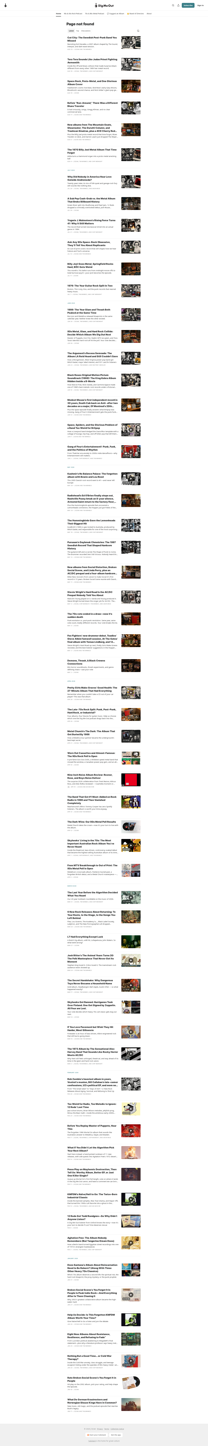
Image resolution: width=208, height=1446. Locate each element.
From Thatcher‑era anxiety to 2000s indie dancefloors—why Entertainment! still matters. (92, 454)
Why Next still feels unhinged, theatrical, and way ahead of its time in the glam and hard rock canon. (92, 1059)
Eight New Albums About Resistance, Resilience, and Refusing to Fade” (88, 1336)
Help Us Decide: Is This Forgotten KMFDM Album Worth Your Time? (91, 1316)
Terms (106, 1429)
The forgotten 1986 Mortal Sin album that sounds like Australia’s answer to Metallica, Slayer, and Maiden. (89, 1133)
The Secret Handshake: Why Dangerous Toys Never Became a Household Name (90, 982)
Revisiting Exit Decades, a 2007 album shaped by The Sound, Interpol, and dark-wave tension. (92, 45)
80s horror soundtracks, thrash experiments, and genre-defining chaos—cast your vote (90, 668)
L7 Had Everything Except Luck (85, 936)
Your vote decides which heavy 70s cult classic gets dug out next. (92, 1013)
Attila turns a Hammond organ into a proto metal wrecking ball (91, 157)
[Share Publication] (178, 5)
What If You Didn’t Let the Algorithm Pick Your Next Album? (90, 1149)
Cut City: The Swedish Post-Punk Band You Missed (92, 39)
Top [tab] (77, 31)
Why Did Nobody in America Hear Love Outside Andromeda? (89, 178)
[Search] (173, 5)
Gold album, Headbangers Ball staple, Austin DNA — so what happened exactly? (92, 988)
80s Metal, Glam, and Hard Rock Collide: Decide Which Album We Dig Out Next (90, 333)
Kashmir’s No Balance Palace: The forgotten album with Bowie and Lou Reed (92, 475)
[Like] (69, 52)
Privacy (100, 1429)
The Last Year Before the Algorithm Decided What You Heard (92, 894)
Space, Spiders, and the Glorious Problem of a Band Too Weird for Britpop (92, 426)
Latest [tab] (71, 31)
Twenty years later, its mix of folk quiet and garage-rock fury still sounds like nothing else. (92, 184)
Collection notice (117, 1429)
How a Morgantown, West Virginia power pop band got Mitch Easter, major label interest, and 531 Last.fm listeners (91, 361)
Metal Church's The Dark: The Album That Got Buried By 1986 (91, 733)
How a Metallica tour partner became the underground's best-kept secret (90, 739)
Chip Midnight (98, 71)
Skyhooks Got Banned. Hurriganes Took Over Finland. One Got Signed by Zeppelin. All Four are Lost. (91, 1005)
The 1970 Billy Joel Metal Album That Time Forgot (92, 151)
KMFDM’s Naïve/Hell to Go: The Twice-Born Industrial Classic (92, 1196)
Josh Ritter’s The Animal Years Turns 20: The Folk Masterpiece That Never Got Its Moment (90, 958)
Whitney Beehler (99, 365)
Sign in (200, 5)
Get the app (116, 1435)
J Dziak (76, 49)
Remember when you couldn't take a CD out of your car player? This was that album (90, 695)
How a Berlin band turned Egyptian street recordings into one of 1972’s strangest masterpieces (92, 1245)
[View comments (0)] (84, 52)
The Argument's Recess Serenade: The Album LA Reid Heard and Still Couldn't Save (92, 355)
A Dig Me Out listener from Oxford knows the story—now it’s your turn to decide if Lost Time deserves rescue (92, 1223)
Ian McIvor (90, 787)
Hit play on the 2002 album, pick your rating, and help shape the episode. (92, 1385)
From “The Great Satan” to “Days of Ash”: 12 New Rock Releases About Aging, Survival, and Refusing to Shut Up (90, 1089)
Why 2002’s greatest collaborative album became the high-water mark (91, 1300)
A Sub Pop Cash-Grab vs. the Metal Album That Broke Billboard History (91, 200)
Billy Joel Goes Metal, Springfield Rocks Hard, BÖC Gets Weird (90, 265)
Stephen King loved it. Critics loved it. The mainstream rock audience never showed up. (91, 966)
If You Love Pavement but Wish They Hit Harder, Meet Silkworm (90, 1029)
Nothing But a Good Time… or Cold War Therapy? (89, 1358)
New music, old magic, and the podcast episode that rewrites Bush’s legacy (92, 1407)
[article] (104, 45)
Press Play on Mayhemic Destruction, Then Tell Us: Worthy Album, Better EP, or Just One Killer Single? (92, 1172)
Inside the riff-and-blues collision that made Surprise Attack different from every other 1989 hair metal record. (92, 67)
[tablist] (79, 30)
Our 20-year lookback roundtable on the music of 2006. (90, 899)
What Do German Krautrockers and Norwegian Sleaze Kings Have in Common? (92, 1401)
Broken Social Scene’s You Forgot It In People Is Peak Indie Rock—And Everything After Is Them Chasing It (92, 1293)
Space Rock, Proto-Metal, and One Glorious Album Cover (92, 83)
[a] (131, 42)
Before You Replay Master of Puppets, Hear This (91, 1127)
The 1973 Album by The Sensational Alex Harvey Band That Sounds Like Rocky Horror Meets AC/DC (92, 1052)
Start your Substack (97, 1435)
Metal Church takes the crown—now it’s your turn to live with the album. (92, 826)
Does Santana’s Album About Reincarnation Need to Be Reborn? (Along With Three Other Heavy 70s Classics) (92, 1268)
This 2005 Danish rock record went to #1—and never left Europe (91, 481)
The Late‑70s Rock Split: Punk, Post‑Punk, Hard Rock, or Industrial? (91, 711)
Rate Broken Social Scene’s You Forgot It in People (91, 1379)
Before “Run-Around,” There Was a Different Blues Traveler (92, 105)
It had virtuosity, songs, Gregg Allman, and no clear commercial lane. (88, 110)
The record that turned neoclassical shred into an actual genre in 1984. (90, 228)
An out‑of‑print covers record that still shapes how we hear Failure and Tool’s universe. (91, 249)
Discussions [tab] (85, 31)
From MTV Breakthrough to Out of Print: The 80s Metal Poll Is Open (92, 867)
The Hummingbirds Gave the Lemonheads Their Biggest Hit (91, 522)
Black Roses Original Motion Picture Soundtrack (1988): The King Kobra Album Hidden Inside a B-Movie (91, 378)
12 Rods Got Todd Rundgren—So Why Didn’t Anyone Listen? (92, 1218)
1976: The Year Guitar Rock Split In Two (90, 285)
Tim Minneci (87, 49)
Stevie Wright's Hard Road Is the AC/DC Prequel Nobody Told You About (90, 594)
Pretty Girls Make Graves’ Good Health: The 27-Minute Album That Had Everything (92, 689)
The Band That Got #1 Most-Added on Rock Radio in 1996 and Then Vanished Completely (92, 800)
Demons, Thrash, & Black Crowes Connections (86, 662)
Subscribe (188, 5)
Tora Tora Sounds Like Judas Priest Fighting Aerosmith (92, 61)
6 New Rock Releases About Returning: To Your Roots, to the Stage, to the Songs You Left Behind (91, 915)
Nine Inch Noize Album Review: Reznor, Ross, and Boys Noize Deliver (89, 776)
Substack (92, 1441)
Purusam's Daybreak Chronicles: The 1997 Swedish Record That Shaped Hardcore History (91, 545)
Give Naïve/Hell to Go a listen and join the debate (87, 1321)
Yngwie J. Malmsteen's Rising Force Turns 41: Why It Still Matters (91, 222)
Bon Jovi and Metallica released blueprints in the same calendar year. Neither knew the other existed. (89, 317)
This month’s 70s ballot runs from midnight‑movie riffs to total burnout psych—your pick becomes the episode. (91, 271)
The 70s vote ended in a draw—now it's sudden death (89, 615)
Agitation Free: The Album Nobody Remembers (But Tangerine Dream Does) (90, 1239)
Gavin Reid (96, 188)
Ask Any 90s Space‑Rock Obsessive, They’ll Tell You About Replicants (88, 244)
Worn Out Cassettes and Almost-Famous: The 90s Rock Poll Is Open (91, 755)
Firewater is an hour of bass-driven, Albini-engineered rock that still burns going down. (91, 1034)
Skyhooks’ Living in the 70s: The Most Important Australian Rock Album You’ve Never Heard (90, 843)
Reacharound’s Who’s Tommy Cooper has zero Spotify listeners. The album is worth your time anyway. (89, 807)
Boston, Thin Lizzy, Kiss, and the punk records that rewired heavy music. (91, 290)
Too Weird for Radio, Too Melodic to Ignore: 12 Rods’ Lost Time (91, 1106)
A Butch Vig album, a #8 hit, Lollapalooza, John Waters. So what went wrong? (91, 941)
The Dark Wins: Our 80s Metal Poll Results (91, 821)
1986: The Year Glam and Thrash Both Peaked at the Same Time (88, 311)
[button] (58, 13)
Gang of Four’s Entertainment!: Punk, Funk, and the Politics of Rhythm (91, 448)
